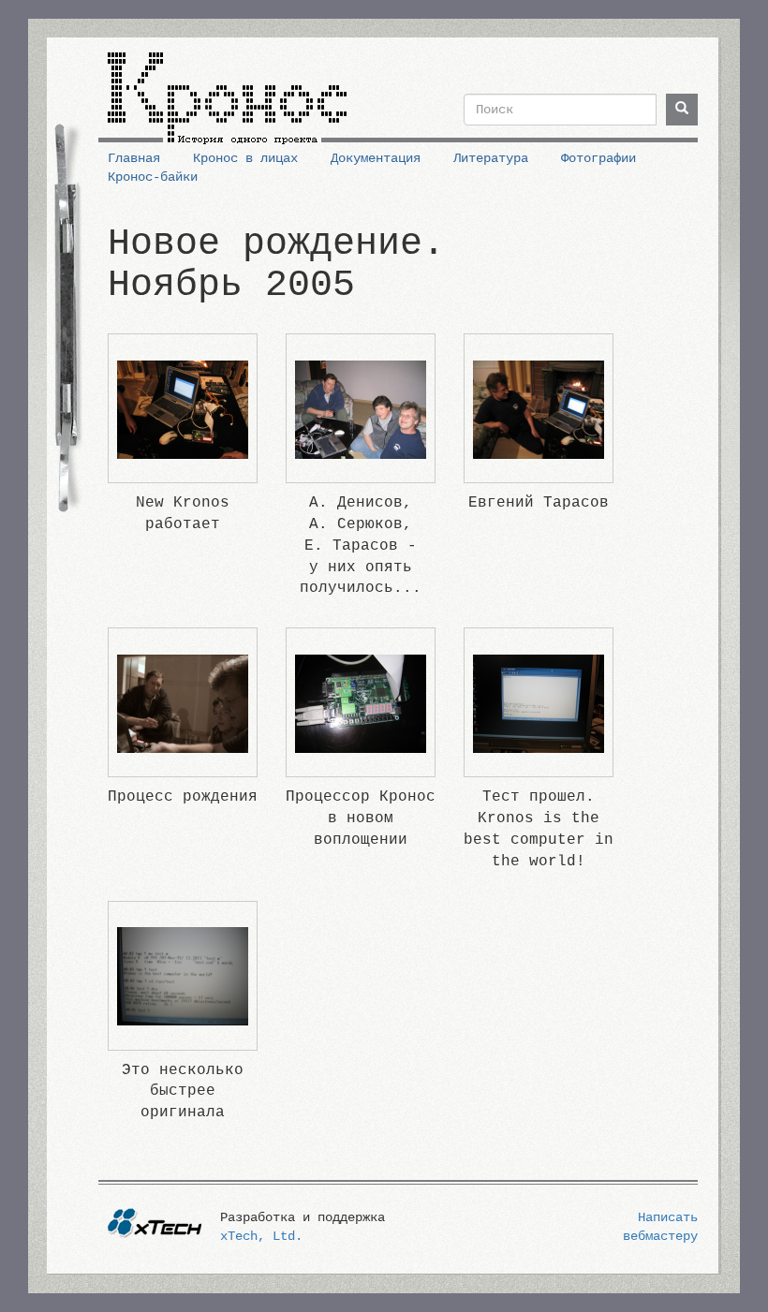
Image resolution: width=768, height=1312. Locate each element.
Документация (376, 158)
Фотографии (598, 158)
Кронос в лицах (245, 158)
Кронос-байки (153, 177)
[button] (183, 409)
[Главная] (227, 90)
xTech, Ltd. (261, 1236)
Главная (134, 158)
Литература (490, 158)
